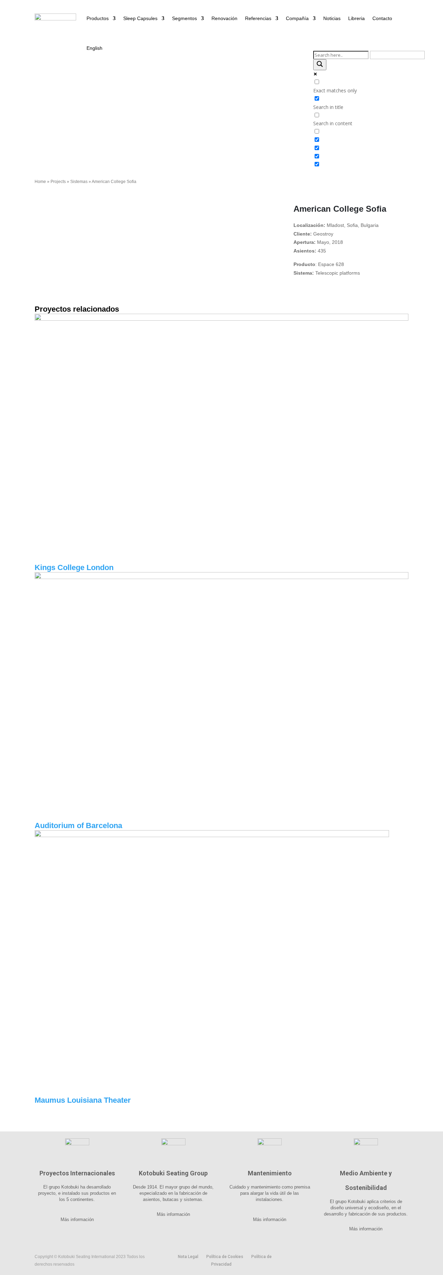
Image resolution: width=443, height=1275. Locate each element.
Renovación (224, 18)
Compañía (297, 18)
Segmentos (184, 18)
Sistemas (79, 181)
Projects (58, 181)
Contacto (382, 18)
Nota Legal (188, 1256)
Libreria (356, 18)
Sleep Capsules (140, 18)
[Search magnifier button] (319, 64)
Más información (77, 1219)
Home (40, 181)
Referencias (258, 18)
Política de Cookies (224, 1256)
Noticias (332, 18)
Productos (98, 18)
